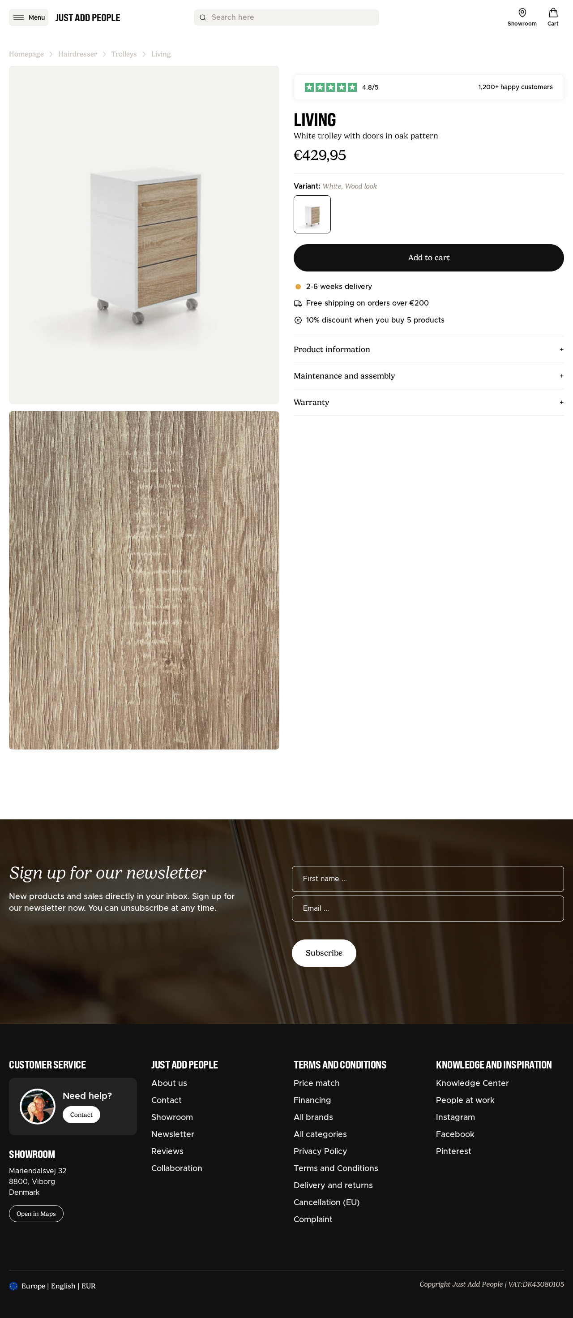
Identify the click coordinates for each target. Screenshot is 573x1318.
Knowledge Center (472, 1084)
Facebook (455, 1135)
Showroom (172, 1118)
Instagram (455, 1118)
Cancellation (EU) (327, 1203)
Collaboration (176, 1169)
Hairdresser (77, 54)
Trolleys (124, 54)
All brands (313, 1118)
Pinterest (453, 1152)
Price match (317, 1084)
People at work (465, 1101)
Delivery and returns (333, 1186)
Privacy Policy (320, 1152)
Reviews (167, 1152)
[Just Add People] (87, 17)
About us (169, 1084)
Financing (312, 1101)
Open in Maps (36, 1213)
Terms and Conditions (336, 1169)
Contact (81, 1114)
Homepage (26, 54)
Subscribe (324, 952)
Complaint (313, 1220)
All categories (320, 1135)
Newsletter (172, 1135)
